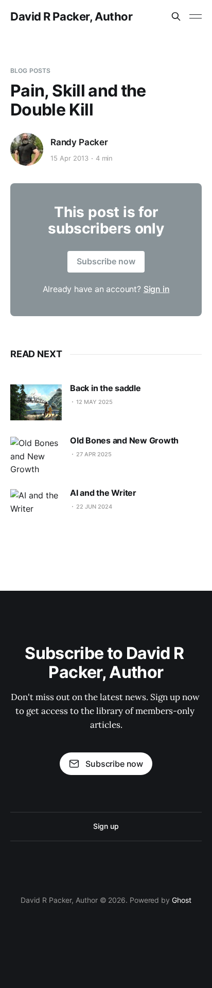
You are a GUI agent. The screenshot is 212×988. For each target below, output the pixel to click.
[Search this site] (176, 16)
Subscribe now (106, 261)
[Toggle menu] (195, 16)
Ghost (181, 900)
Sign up (105, 826)
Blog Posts (30, 70)
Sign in (157, 289)
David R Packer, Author (71, 16)
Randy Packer (79, 142)
